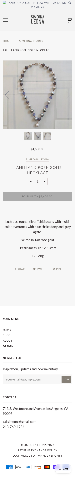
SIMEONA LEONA (37, 159)
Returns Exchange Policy (37, 450)
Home (7, 41)
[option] (37, 94)
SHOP (6, 335)
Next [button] (65, 94)
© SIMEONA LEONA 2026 (37, 444)
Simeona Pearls (31, 41)
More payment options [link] (37, 217)
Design (8, 346)
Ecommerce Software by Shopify (37, 455)
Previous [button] (9, 94)
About (7, 340)
